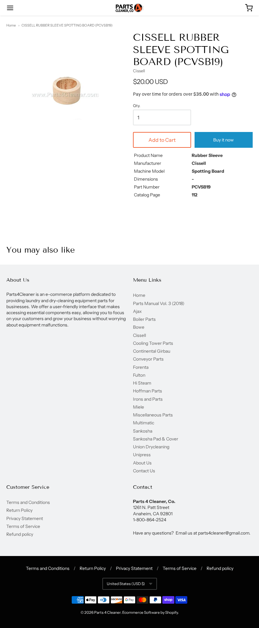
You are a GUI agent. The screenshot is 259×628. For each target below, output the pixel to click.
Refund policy (19, 534)
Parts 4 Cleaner (107, 612)
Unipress (142, 455)
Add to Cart (162, 140)
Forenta (140, 367)
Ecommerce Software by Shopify (150, 612)
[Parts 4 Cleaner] (129, 8)
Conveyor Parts (148, 359)
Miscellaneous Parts (153, 415)
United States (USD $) (126, 583)
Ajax (137, 311)
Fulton (139, 375)
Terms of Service (23, 526)
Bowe (138, 327)
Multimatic (143, 423)
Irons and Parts (148, 399)
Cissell (139, 70)
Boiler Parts (144, 319)
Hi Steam (142, 383)
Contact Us (144, 471)
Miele (138, 407)
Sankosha (142, 431)
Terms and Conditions (28, 502)
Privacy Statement (24, 518)
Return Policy (19, 510)
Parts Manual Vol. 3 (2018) (158, 303)
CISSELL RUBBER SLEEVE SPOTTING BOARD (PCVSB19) (66, 25)
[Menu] (31, 8)
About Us (142, 463)
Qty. (136, 106)
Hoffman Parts (147, 391)
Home (11, 25)
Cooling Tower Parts (153, 343)
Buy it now (223, 140)
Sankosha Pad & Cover (155, 439)
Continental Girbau (151, 351)
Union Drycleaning (151, 447)
